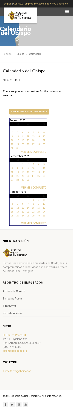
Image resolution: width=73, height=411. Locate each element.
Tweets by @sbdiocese (17, 371)
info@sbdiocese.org (15, 350)
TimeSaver (9, 305)
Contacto (18, 3)
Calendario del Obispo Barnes (29, 111)
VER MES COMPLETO (34, 151)
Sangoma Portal (12, 298)
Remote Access (12, 313)
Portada (7, 53)
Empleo (28, 3)
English (8, 3)
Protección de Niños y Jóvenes (51, 3)
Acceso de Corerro (14, 291)
